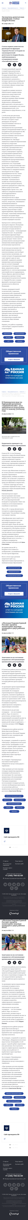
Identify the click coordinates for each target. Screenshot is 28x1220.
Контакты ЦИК (19, 864)
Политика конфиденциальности (14, 901)
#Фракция (19, 337)
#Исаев (20, 341)
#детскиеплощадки (14, 803)
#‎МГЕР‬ (8, 807)
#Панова (19, 807)
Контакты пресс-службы (7, 868)
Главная (4, 8)
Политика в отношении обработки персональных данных (14, 903)
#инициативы (19, 333)
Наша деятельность (13, 8)
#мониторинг (19, 800)
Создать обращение (14, 359)
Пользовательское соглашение (14, 900)
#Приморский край (14, 568)
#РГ (9, 341)
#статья (8, 337)
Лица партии (19, 861)
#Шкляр (14, 811)
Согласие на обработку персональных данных (14, 905)
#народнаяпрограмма (14, 575)
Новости (22, 8)
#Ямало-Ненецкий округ (14, 796)
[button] (11, 847)
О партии (5, 861)
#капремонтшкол (14, 571)
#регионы (7, 800)
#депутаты (7, 333)
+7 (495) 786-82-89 (14, 875)
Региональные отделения (7, 864)
